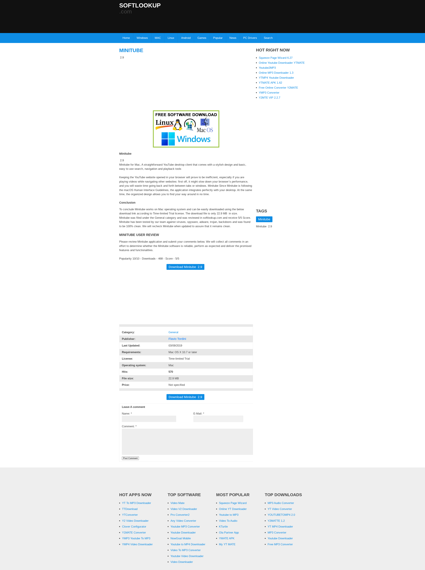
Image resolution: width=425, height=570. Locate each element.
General (174, 332)
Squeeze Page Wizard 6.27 (276, 57)
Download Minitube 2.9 (185, 267)
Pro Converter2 (179, 514)
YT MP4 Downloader (280, 526)
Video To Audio (228, 520)
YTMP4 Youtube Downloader (276, 77)
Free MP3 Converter (280, 544)
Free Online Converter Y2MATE (278, 87)
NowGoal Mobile (180, 538)
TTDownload (129, 509)
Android (186, 37)
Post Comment (130, 458)
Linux (171, 37)
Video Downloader (181, 562)
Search (268, 37)
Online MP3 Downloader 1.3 (276, 72)
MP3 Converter (277, 532)
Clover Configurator (134, 526)
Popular (218, 37)
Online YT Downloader (233, 509)
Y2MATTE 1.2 (276, 520)
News (232, 37)
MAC (158, 37)
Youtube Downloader (183, 532)
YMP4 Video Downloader (137, 544)
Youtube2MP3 (267, 67)
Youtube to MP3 (228, 514)
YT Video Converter (280, 509)
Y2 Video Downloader (135, 520)
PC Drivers (250, 37)
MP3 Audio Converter (281, 503)
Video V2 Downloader (183, 509)
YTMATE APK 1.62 (270, 82)
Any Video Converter (183, 520)
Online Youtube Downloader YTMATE (282, 62)
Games (201, 37)
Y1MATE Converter (134, 532)
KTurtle (223, 526)
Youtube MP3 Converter (185, 526)
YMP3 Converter (269, 92)
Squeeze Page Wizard (233, 503)
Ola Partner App (229, 532)
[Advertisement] (199, 21)
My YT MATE (227, 544)
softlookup (140, 5)
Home (126, 37)
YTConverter (130, 514)
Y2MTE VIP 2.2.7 (269, 97)
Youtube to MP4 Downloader (187, 544)
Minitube (131, 50)
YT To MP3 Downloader (136, 503)
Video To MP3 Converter (185, 550)
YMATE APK (226, 538)
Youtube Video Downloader (187, 556)
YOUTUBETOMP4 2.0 (281, 514)
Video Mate (177, 503)
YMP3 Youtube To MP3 (136, 538)
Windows (142, 37)
